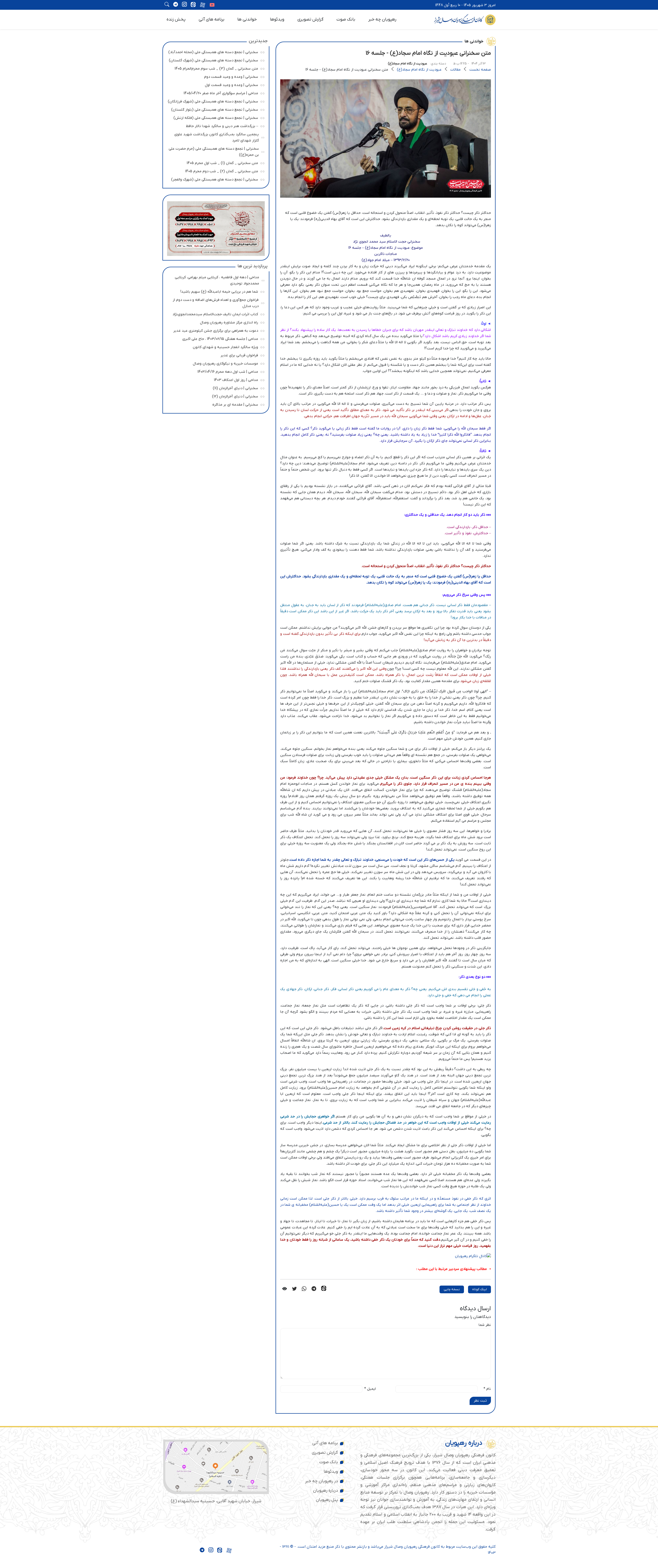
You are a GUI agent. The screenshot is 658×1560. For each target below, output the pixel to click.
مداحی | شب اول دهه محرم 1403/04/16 (214, 371)
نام (487, 1388)
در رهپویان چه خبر (321, 1481)
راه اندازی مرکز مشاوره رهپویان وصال (214, 322)
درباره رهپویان (325, 1491)
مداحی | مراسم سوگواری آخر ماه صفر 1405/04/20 (214, 92)
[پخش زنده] (212, 5)
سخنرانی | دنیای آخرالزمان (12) (214, 396)
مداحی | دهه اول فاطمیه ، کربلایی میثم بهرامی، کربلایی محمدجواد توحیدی (215, 279)
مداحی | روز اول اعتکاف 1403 (214, 379)
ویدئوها (277, 19)
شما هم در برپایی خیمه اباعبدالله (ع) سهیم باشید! (214, 291)
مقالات (455, 69)
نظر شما (485, 1325)
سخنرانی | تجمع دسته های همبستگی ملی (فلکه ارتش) (214, 117)
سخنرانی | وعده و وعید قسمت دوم (214, 76)
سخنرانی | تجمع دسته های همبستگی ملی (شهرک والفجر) (214, 179)
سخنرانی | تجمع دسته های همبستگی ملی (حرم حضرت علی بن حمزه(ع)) (214, 151)
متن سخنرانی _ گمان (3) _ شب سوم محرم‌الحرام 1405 (214, 68)
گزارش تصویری (310, 19)
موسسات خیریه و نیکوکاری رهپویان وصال (214, 363)
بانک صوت (345, 19)
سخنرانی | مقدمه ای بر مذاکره (214, 404)
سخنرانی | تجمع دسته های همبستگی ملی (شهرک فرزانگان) (213, 101)
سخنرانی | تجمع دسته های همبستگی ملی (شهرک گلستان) (213, 59)
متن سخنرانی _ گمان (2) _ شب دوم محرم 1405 (214, 170)
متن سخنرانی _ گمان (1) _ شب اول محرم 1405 (214, 162)
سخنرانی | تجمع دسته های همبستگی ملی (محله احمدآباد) (213, 51)
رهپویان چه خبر (382, 19)
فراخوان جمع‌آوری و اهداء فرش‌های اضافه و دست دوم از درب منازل (215, 302)
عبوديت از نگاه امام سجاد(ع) (407, 63)
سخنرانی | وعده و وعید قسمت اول (214, 84)
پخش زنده (176, 19)
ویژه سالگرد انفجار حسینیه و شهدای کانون (214, 346)
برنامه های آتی (211, 19)
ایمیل (370, 1388)
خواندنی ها (247, 19)
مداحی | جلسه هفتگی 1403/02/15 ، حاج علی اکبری (214, 338)
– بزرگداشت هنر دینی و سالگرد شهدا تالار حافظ (214, 125)
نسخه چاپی (452, 1289)
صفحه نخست (480, 69)
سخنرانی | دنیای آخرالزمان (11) (214, 387)
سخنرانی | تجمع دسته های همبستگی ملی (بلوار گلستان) (214, 109)
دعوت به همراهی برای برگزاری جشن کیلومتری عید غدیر (214, 330)
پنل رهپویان (327, 1500)
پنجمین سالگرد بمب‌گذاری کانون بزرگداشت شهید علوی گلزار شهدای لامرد (215, 136)
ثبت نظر (480, 1400)
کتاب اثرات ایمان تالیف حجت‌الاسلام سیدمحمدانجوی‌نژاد (214, 313)
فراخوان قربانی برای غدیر (214, 354)
